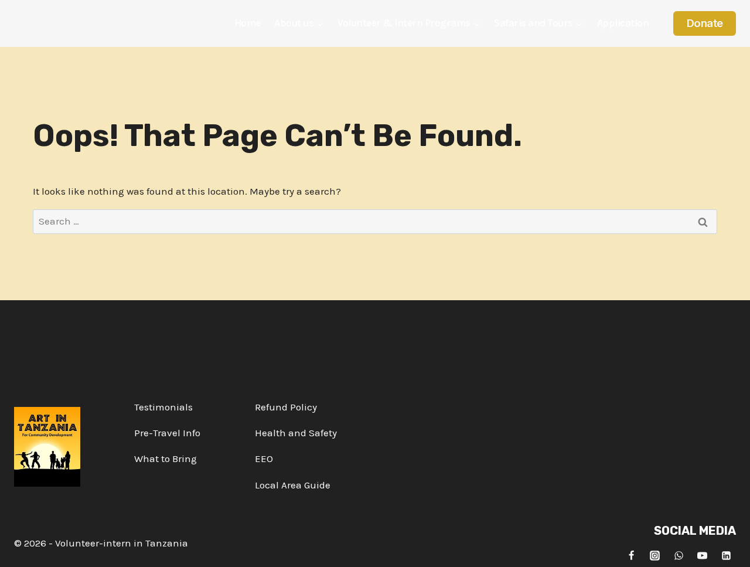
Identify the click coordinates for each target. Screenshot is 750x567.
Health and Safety (296, 433)
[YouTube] (702, 555)
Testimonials (163, 407)
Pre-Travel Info (167, 433)
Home (247, 23)
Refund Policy (286, 407)
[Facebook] (631, 555)
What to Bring (165, 458)
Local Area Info (294, 335)
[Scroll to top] (730, 549)
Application (623, 23)
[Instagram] (655, 555)
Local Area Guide (292, 485)
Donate (705, 23)
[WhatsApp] (678, 555)
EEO (264, 458)
